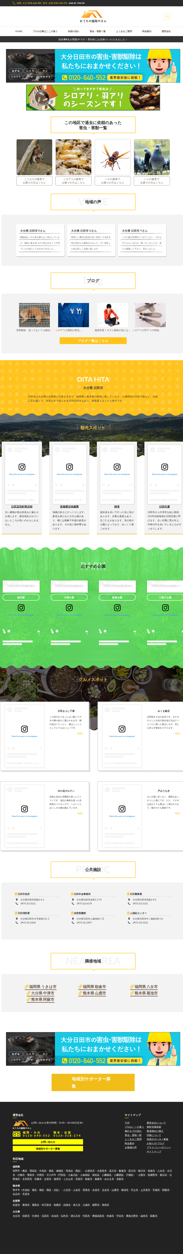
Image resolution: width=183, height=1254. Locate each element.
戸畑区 (129, 1174)
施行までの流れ (133, 1130)
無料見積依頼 (154, 1126)
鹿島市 (35, 1204)
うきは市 (68, 1178)
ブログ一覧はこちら (93, 340)
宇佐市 (120, 1215)
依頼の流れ (73, 31)
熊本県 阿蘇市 (42, 999)
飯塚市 (122, 1170)
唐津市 (26, 1204)
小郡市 (141, 1174)
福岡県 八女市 (146, 986)
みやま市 (109, 1178)
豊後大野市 (132, 1215)
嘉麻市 (98, 1178)
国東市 (153, 1215)
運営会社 (166, 31)
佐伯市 (55, 1215)
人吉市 (76, 1189)
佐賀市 (16, 1204)
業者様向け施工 (155, 1130)
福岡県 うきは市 (43, 986)
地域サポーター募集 (157, 1139)
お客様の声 (131, 1147)
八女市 (161, 1170)
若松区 (96, 1174)
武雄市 (67, 1204)
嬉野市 (96, 1204)
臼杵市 (64, 1215)
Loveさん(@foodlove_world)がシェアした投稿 (126, 843)
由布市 (144, 1215)
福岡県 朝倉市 (94, 986)
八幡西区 (119, 1174)
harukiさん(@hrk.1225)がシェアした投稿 (26, 763)
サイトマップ (154, 1151)
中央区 (42, 1170)
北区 (56, 1189)
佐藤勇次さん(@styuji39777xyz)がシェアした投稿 (117, 585)
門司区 (62, 1174)
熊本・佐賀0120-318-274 (67, 1134)
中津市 (35, 1215)
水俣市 (96, 1189)
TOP (127, 1122)
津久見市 (75, 1215)
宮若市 (79, 1178)
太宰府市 (27, 1178)
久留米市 (90, 1170)
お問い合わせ (48, 1141)
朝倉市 (88, 1178)
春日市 (163, 1174)
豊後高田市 (98, 1215)
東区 (24, 1170)
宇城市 (156, 1189)
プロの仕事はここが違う (45, 31)
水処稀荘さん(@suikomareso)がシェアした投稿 (69, 585)
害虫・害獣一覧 (98, 31)
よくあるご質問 (124, 31)
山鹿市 (115, 1189)
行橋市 (21, 1174)
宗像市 (38, 1178)
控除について (154, 1135)
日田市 (45, 1215)
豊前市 (30, 1174)
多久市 (76, 1204)
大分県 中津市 (42, 993)
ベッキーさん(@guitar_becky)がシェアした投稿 (127, 763)
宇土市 (134, 1189)
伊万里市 (46, 1204)
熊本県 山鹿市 (94, 993)
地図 (79, 733)
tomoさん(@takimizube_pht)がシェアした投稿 (124, 500)
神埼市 (105, 1204)
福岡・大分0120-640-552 (36, 1134)
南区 (51, 1170)
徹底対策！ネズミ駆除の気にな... (112, 330)
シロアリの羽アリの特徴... (146, 330)
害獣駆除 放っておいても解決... (34, 330)
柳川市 (141, 1170)
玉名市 (105, 1189)
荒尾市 (86, 1189)
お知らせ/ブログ (156, 1143)
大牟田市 (102, 1170)
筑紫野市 (152, 1174)
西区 (77, 1170)
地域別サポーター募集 (91, 1082)
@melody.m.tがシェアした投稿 (69, 500)
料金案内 (146, 31)
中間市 (40, 1174)
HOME (18, 31)
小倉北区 (73, 1174)
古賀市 (47, 1178)
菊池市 (124, 1189)
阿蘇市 (165, 1189)
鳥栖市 (57, 1204)
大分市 (16, 1215)
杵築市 (110, 1215)
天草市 (26, 1193)
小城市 (86, 1204)
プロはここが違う (134, 1126)
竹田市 (86, 1215)
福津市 (57, 1178)
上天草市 (145, 1189)
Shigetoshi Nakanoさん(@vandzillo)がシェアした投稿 (32, 500)
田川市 (132, 1170)
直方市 (112, 1170)
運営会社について (156, 1122)
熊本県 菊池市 (146, 993)
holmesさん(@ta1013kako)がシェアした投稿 (21, 585)
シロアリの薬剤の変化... (68, 330)
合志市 (16, 1193)
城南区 (59, 1170)
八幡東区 (107, 1174)
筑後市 (151, 1170)
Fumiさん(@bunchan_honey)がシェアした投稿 (29, 843)
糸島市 (120, 1178)
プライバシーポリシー (159, 1147)
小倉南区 (85, 1174)
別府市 (26, 1215)
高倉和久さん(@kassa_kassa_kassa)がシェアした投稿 (165, 585)
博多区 (33, 1170)
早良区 (69, 1170)
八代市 (67, 1189)
